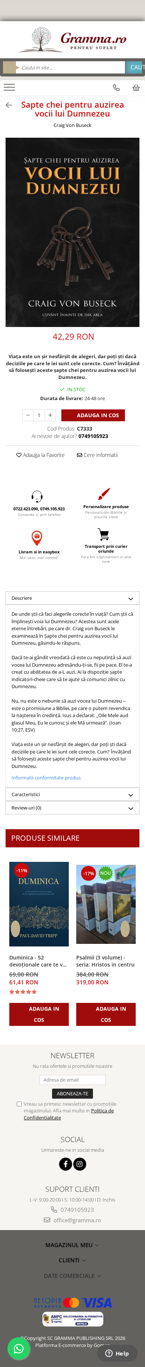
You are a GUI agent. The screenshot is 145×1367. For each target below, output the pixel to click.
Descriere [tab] (22, 598)
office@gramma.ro (76, 1220)
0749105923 (76, 1209)
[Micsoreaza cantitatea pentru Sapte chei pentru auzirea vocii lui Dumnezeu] (27, 415)
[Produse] (10, 89)
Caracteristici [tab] (26, 794)
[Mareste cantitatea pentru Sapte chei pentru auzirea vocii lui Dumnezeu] (50, 415)
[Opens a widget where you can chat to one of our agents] (117, 1354)
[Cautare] (133, 67)
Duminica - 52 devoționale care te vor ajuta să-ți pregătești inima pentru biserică (38, 961)
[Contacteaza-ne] (116, 87)
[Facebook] (65, 1164)
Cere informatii (100, 454)
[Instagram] (79, 1164)
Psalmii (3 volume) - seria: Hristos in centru (105, 961)
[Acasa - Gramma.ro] (72, 40)
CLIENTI (70, 1260)
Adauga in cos (97, 415)
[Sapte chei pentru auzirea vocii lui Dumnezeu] (72, 232)
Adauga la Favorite (43, 454)
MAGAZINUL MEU (69, 1245)
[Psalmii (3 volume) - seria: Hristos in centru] (106, 904)
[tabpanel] (72, 232)
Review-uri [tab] (26, 807)
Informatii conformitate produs (46, 777)
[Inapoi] (5, 105)
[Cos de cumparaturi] (136, 87)
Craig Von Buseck (72, 125)
